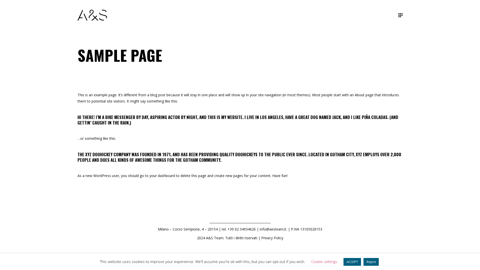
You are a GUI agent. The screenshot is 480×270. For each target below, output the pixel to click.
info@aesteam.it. (273, 229)
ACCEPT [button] (352, 262)
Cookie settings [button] (324, 261)
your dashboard (162, 175)
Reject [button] (371, 262)
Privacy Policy (272, 238)
